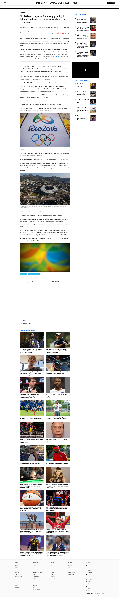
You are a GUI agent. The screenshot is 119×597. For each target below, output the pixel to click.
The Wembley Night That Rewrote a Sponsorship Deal (83, 101)
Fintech (34, 587)
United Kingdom (71, 572)
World (34, 7)
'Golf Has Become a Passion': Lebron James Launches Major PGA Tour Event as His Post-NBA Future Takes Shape (31, 554)
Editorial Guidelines (57, 281)
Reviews (89, 7)
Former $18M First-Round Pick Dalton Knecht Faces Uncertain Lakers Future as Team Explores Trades (31, 441)
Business (51, 7)
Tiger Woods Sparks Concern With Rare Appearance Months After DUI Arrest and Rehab (56, 441)
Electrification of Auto (37, 572)
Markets (45, 7)
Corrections (53, 576)
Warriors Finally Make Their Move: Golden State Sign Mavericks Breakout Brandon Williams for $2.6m (56, 509)
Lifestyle (83, 7)
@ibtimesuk (32, 32)
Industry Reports (36, 589)
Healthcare (35, 570)
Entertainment (76, 7)
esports (34, 583)
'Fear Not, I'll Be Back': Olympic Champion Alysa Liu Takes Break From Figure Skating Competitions (57, 486)
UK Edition (114, 7)
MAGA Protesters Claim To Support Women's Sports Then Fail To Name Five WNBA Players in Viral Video (32, 509)
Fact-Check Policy (54, 580)
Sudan (48, 232)
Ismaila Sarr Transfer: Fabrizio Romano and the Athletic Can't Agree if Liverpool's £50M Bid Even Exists (31, 418)
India (69, 567)
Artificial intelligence (37, 578)
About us (52, 565)
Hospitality (35, 567)
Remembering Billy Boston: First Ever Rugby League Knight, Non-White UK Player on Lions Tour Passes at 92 (31, 531)
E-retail (34, 565)
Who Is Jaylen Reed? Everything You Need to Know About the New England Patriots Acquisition (57, 418)
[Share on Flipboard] (60, 33)
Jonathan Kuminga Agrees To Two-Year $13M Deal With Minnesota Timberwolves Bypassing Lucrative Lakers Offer (57, 373)
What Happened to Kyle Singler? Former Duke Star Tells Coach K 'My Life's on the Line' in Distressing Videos (30, 373)
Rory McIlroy (56, 56)
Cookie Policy (53, 574)
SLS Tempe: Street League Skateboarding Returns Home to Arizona (83, 93)
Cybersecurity (36, 576)
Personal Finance (63, 7)
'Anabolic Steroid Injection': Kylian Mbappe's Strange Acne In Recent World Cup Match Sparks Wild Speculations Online (57, 554)
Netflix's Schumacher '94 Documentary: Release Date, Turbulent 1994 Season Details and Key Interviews (57, 531)
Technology (17, 578)
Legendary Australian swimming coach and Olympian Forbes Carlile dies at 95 (41, 71)
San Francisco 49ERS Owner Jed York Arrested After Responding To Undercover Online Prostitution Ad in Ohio (31, 396)
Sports (16, 585)
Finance (34, 574)
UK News (40, 7)
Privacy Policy (53, 572)
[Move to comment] (68, 33)
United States (71, 574)
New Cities (35, 585)
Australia (70, 565)
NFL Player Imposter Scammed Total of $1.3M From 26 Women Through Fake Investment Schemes (57, 463)
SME (56, 7)
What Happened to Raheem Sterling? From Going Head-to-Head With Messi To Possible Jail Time (57, 396)
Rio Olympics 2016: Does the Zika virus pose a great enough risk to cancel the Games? (43, 69)
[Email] (66, 33)
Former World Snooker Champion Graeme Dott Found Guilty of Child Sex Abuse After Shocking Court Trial (31, 486)
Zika (41, 59)
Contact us (53, 567)
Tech (70, 7)
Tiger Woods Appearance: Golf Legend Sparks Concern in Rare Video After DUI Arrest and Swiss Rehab (56, 351)
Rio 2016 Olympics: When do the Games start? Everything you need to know (41, 66)
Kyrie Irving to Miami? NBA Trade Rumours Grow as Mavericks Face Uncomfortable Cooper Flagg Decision (31, 351)
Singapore (70, 570)
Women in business (37, 580)
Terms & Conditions (55, 570)
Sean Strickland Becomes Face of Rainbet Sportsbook (83, 85)
